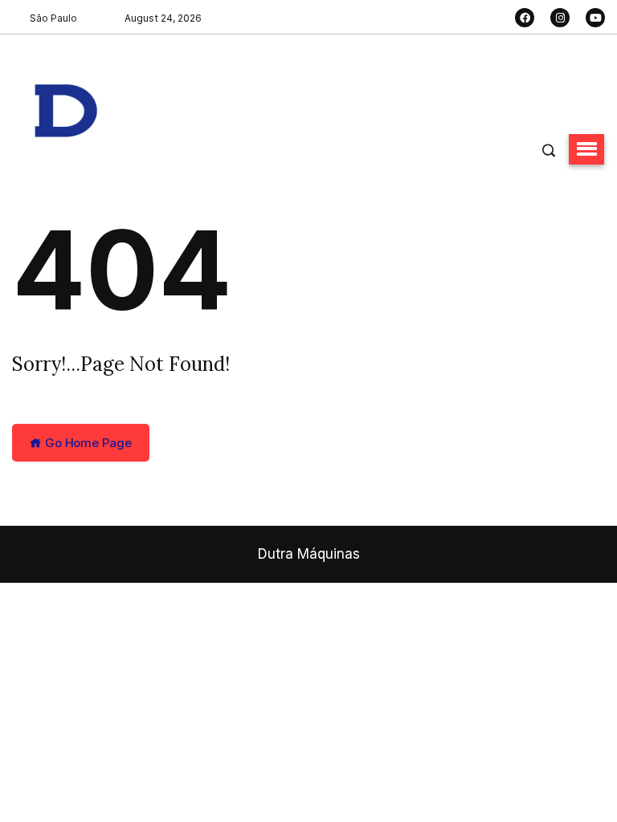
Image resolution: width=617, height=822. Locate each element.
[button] (586, 149)
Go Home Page (87, 442)
